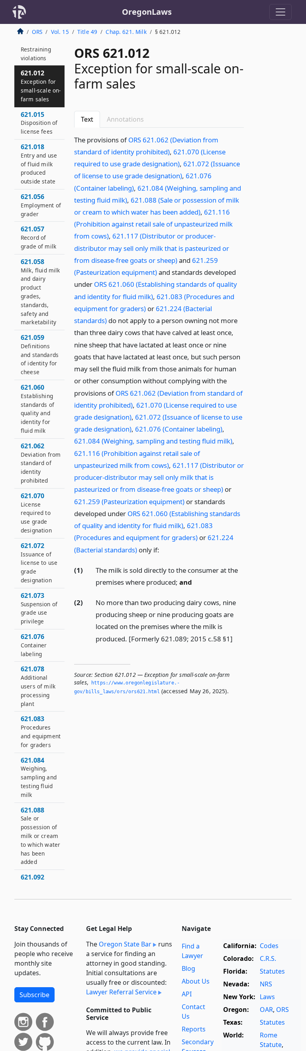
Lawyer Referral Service (121, 992)
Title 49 (87, 31)
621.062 (41, 463)
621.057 (38, 237)
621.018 (39, 163)
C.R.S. (268, 958)
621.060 (37, 408)
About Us (196, 981)
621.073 (39, 608)
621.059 (40, 354)
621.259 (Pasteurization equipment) (129, 501)
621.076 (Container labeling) (178, 429)
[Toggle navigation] (280, 12)
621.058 (40, 291)
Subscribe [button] (34, 994)
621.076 (34, 645)
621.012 (41, 86)
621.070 (36, 512)
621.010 (36, 49)
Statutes (272, 971)
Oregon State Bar (125, 944)
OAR (266, 1009)
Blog (188, 968)
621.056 (41, 205)
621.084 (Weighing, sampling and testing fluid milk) (153, 441)
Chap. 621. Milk (126, 31)
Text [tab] (87, 119)
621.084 (39, 777)
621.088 (40, 836)
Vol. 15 (60, 31)
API (187, 994)
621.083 (41, 731)
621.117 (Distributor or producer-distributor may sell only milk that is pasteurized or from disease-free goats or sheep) (151, 247)
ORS (37, 31)
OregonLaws (147, 11)
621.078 (38, 686)
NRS (266, 984)
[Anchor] (164, 549)
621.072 (39, 562)
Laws (267, 996)
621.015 (39, 123)
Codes (269, 945)
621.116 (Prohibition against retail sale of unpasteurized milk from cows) (153, 224)
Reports (194, 1029)
